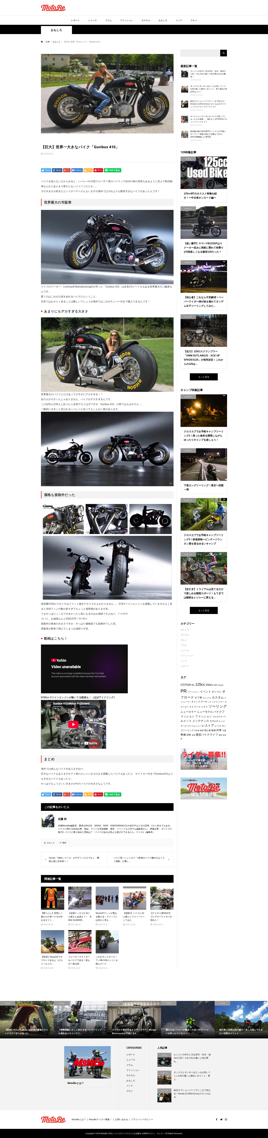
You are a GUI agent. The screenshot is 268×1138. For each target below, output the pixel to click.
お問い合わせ (121, 1119)
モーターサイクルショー (191, 726)
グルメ (193, 20)
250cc (209, 684)
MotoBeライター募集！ (100, 1119)
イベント (205, 691)
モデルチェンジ (217, 721)
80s (193, 685)
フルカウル (217, 716)
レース (218, 726)
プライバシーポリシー (142, 1119)
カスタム (145, 20)
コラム (108, 20)
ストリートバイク (198, 706)
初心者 (207, 730)
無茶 (220, 735)
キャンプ (195, 701)
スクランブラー (218, 702)
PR (184, 690)
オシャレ (217, 691)
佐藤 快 (62, 819)
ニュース (92, 20)
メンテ (179, 20)
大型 (224, 730)
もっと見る (203, 377)
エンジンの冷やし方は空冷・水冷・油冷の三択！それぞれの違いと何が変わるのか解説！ (208, 74)
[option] (27, 1019)
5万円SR (186, 684)
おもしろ (163, 20)
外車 (219, 730)
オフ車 (198, 697)
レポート (75, 20)
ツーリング (217, 706)
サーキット (206, 701)
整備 (183, 734)
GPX (216, 685)
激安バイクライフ (207, 734)
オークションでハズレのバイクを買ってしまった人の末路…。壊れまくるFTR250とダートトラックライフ (208, 119)
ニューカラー (188, 711)
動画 (64, 843)
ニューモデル (205, 711)
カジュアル (207, 698)
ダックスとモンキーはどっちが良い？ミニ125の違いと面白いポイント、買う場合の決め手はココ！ (208, 89)
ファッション (126, 20)
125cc (200, 684)
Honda (220, 685)
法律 (193, 735)
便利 (202, 730)
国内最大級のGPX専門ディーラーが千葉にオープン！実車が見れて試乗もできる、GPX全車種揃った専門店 (208, 134)
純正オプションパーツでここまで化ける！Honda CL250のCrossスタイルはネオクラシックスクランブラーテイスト (208, 104)
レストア (208, 725)
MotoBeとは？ (79, 1119)
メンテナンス (200, 720)
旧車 (188, 734)
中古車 (196, 730)
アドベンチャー (193, 692)
